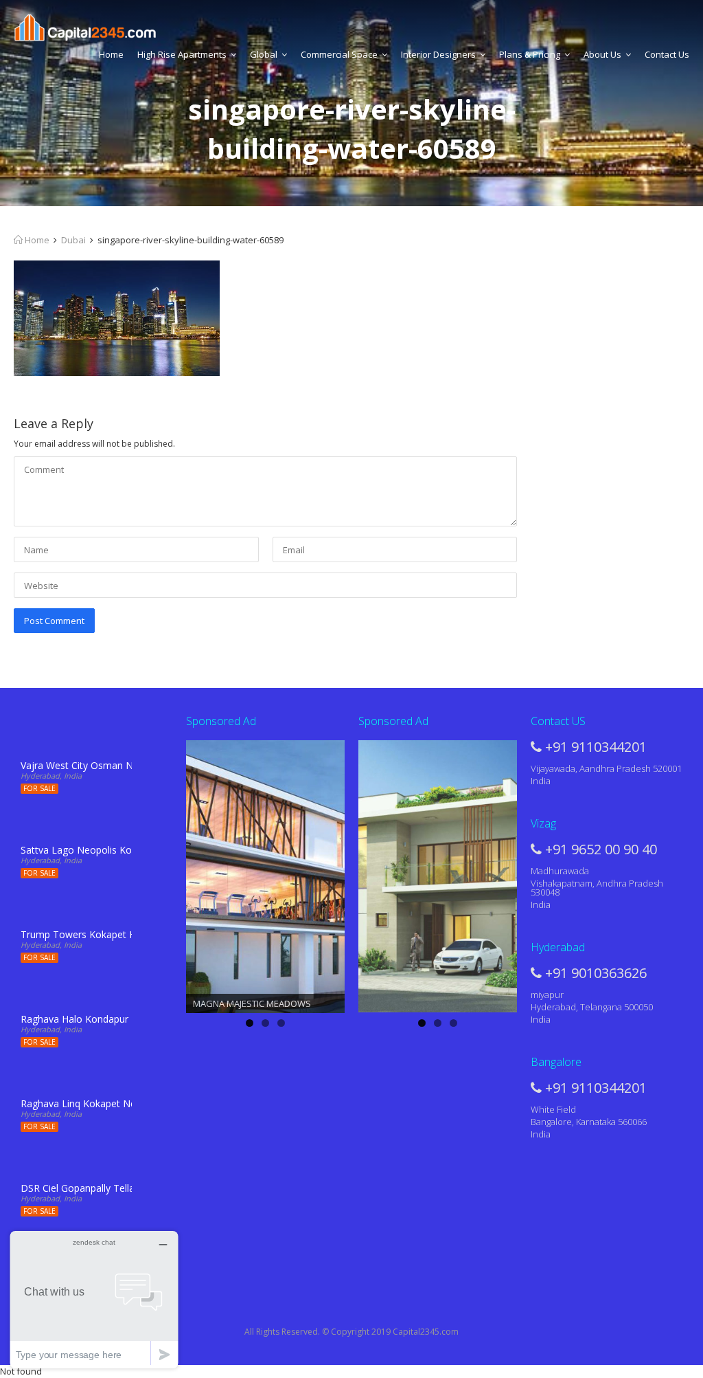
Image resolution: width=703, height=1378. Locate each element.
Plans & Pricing (529, 54)
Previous (162, 873)
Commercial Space (339, 54)
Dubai (73, 240)
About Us (602, 54)
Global (263, 54)
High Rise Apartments (182, 54)
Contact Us (667, 54)
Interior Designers (438, 54)
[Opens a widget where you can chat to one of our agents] (94, 1299)
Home (111, 54)
